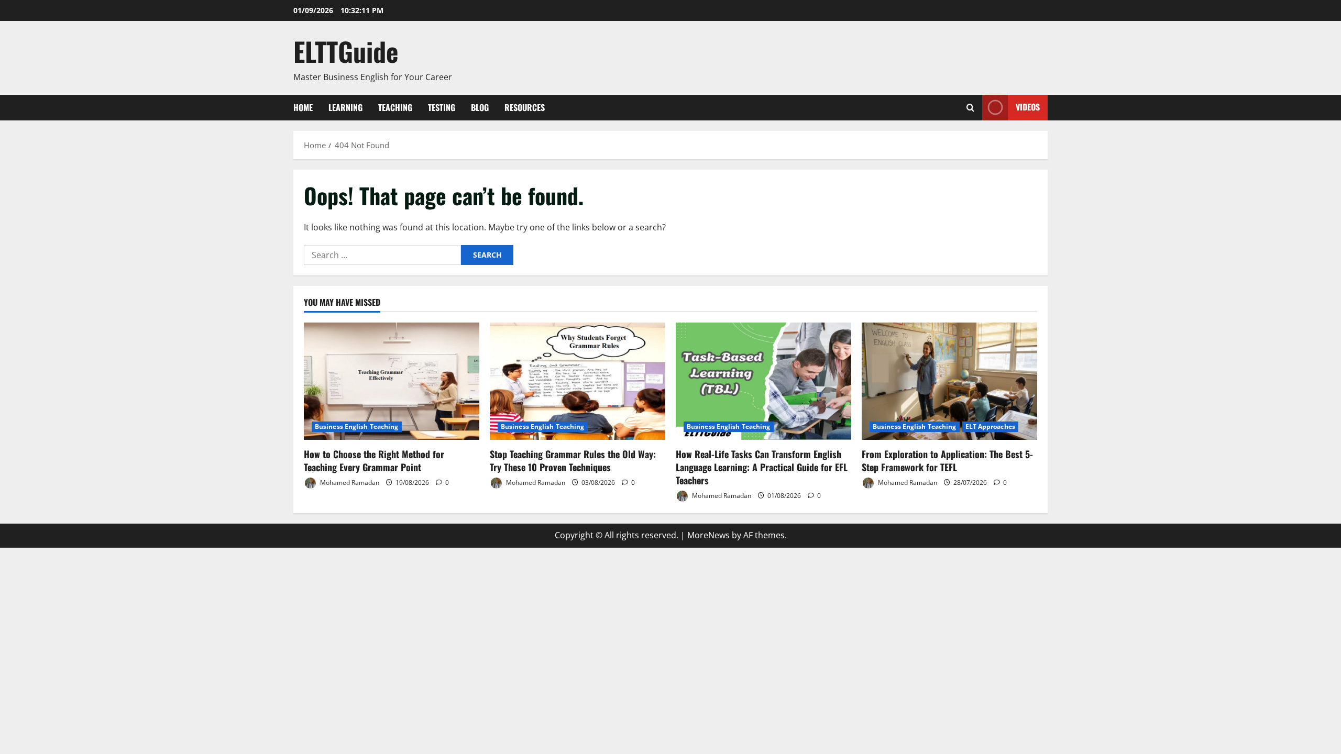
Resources (524, 107)
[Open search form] (970, 107)
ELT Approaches (990, 426)
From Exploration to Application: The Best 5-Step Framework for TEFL (947, 460)
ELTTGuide (346, 50)
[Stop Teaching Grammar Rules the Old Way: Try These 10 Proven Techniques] (577, 381)
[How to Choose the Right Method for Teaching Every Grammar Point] (391, 381)
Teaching (395, 107)
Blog (480, 107)
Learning (345, 107)
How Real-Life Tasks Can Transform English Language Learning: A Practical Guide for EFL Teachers (762, 467)
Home (303, 107)
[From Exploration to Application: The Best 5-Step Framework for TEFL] (949, 381)
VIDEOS (1028, 107)
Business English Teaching (357, 426)
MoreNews (708, 535)
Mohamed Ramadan (348, 482)
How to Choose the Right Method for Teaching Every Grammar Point (374, 460)
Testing (441, 107)
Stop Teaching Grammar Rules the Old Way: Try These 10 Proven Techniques (573, 460)
